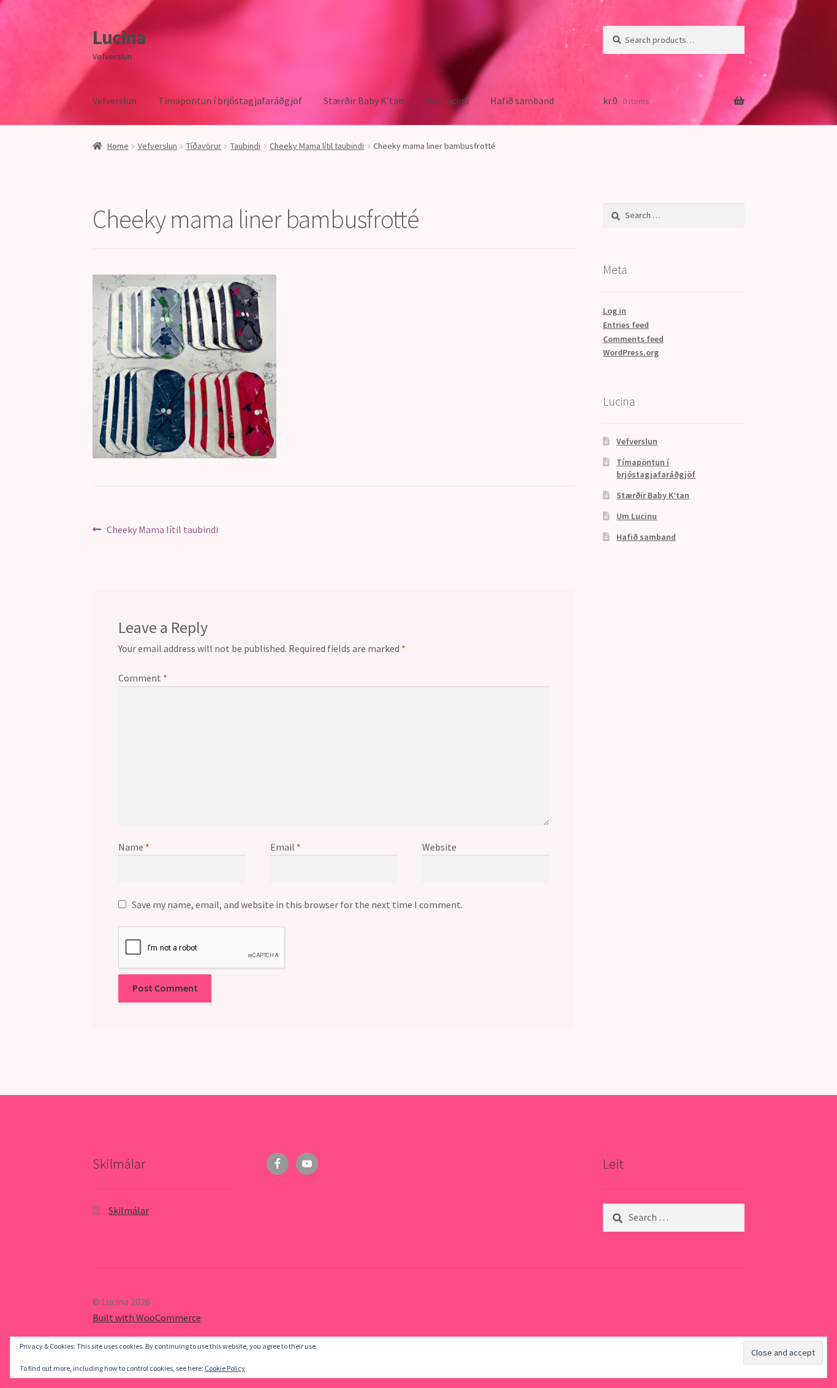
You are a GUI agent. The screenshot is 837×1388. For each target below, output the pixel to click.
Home (118, 145)
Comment (142, 678)
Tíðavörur (203, 145)
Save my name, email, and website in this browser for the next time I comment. (297, 904)
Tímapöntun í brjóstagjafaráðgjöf (230, 100)
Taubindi (245, 145)
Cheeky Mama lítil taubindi (317, 145)
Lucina (119, 37)
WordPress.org (631, 352)
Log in (614, 310)
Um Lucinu (447, 100)
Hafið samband (522, 100)
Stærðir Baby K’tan (364, 100)
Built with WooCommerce (147, 1317)
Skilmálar (128, 1210)
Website (439, 847)
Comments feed (633, 338)
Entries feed (626, 324)
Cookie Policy (225, 1368)
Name (134, 847)
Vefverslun (115, 100)
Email (285, 847)
